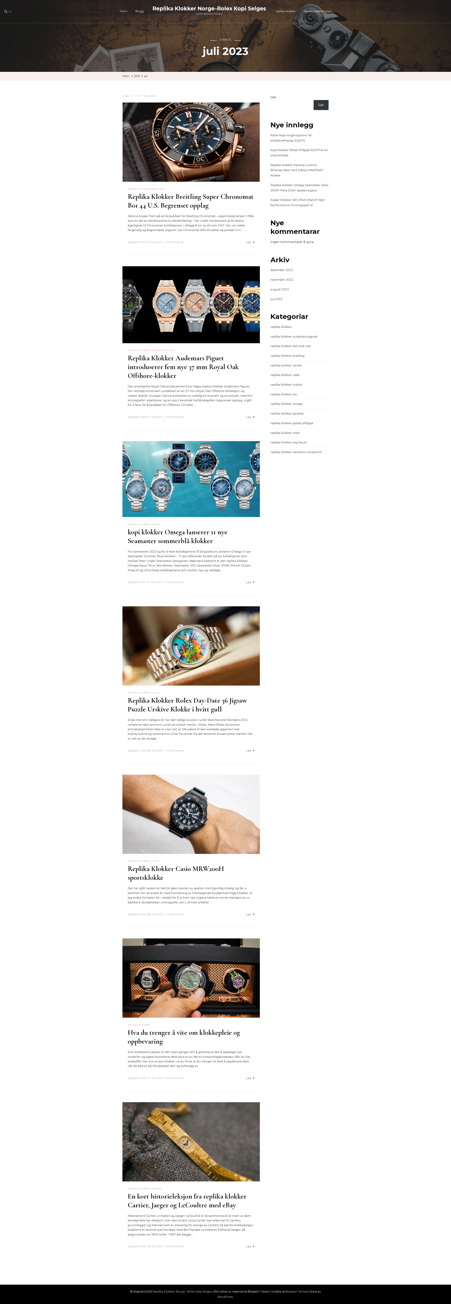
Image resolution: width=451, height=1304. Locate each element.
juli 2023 (276, 299)
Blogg (139, 11)
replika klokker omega (144, 524)
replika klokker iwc (283, 394)
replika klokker (286, 11)
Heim (123, 11)
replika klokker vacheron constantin (296, 452)
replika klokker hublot (286, 384)
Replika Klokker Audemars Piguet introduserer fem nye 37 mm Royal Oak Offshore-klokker (183, 367)
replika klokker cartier (145, 1188)
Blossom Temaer (297, 1291)
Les (248, 242)
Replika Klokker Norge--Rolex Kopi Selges (182, 1291)
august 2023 (279, 289)
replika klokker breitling (146, 189)
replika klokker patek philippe (291, 423)
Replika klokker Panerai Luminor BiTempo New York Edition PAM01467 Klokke (296, 170)
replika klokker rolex (317, 11)
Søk (273, 97)
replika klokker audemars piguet (151, 350)
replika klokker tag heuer (288, 442)
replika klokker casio (143, 861)
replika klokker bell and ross (290, 346)
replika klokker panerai (286, 413)
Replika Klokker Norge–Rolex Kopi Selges (209, 8)
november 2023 (281, 279)
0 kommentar (175, 242)
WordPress (225, 1297)
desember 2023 (281, 270)
